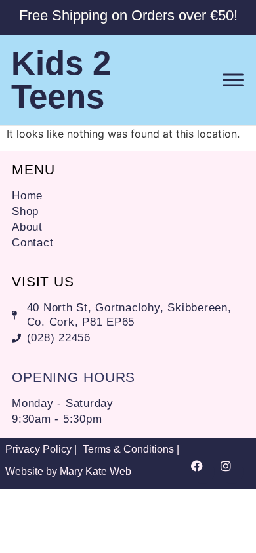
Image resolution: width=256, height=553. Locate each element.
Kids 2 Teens (61, 80)
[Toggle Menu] (233, 80)
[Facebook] (203, 472)
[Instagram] (232, 472)
